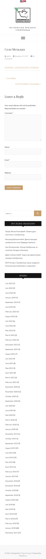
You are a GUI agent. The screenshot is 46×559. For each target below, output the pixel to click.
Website (8, 173)
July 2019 (9, 453)
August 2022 (10, 316)
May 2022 (9, 330)
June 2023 (9, 307)
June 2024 (9, 293)
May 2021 (9, 368)
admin (8, 56)
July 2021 (9, 359)
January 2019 (10, 476)
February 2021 (11, 382)
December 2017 (11, 533)
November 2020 (11, 392)
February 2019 (11, 472)
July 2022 (9, 321)
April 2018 (9, 514)
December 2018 (11, 481)
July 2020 (9, 406)
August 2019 (10, 448)
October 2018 (10, 490)
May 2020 (9, 415)
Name (7, 147)
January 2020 (10, 429)
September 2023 (11, 302)
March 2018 (10, 519)
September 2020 (11, 401)
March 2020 (10, 420)
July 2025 (9, 283)
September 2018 (11, 495)
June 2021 (9, 363)
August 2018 (10, 500)
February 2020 (11, 424)
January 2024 (10, 297)
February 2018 (11, 523)
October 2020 (10, 396)
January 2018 (10, 528)
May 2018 (9, 509)
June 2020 (9, 410)
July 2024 (9, 288)
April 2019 (9, 467)
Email (7, 160)
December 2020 (11, 387)
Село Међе (10, 78)
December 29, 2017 (21, 56)
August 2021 (10, 354)
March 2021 (10, 377)
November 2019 (11, 434)
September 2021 (11, 349)
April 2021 (9, 373)
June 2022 (9, 326)
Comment (9, 113)
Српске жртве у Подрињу (27, 67)
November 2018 (11, 486)
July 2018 (9, 504)
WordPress (23, 556)
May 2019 (9, 462)
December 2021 (11, 345)
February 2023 (11, 312)
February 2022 (11, 340)
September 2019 (11, 443)
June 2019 (9, 457)
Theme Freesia (26, 553)
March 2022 (10, 335)
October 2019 (10, 439)
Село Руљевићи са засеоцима (28, 84)
